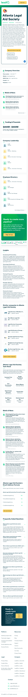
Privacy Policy (4, 660)
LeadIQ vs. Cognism (19, 668)
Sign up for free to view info (14, 50)
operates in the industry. (13, 568)
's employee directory (12, 561)
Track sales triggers (5, 638)
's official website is (12, 539)
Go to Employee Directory (19, 210)
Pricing (16, 635)
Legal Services (5, 22)
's (13, 547)
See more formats (8, 510)
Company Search (18, 640)
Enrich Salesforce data (6, 644)
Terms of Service (5, 665)
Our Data (17, 650)
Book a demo (19, 615)
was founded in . (13, 597)
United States (11, 22)
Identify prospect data (6, 635)
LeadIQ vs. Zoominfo (19, 660)
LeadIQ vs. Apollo (19, 663)
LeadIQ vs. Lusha (18, 665)
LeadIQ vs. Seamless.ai (20, 670)
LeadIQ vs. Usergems (19, 673)
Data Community (19, 648)
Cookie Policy (4, 663)
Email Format (11, 54)
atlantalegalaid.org (7, 540)
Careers (16, 645)
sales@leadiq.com (14, 688)
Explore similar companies (9, 356)
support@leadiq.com (14, 686)
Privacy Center (18, 653)
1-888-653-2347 (13, 683)
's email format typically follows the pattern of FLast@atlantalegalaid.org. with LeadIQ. (14, 589)
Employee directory (12, 57)
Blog (16, 638)
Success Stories (5, 647)
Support (16, 643)
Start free (22, 2)
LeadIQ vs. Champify (19, 675)
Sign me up (9, 234)
